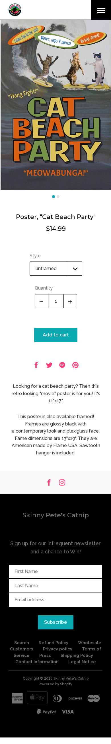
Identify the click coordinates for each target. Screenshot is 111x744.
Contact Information (37, 661)
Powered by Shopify (55, 684)
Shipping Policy (77, 655)
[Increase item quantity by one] (70, 301)
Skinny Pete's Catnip (55, 515)
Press (45, 655)
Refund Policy (54, 642)
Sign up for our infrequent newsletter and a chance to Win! (55, 547)
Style (35, 255)
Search (21, 642)
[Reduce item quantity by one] (41, 301)
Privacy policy (57, 649)
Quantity (44, 288)
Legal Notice (82, 661)
